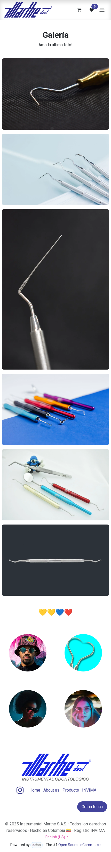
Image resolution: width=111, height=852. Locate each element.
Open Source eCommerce (79, 845)
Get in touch (92, 806)
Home (34, 790)
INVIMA (89, 790)
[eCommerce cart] (79, 10)
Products (70, 790)
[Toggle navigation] (102, 10)
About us (51, 790)
